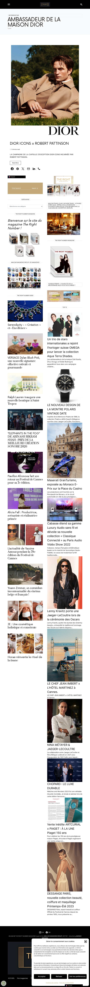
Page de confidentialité (66, 982)
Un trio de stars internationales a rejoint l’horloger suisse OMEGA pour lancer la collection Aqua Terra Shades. (63, 347)
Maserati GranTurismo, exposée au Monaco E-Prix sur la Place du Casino (64, 484)
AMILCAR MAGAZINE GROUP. (53, 936)
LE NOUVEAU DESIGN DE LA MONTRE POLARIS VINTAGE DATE (63, 409)
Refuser (59, 976)
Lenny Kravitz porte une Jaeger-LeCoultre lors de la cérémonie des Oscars (63, 615)
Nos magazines (22, 978)
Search (34, 188)
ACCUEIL (11, 978)
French (12, 177)
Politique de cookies (52, 982)
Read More (15, 163)
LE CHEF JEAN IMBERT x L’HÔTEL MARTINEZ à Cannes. (63, 688)
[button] (86, 941)
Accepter (42, 976)
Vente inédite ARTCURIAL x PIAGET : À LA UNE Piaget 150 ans (64, 829)
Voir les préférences (77, 976)
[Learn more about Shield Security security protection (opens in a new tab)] (3, 983)
